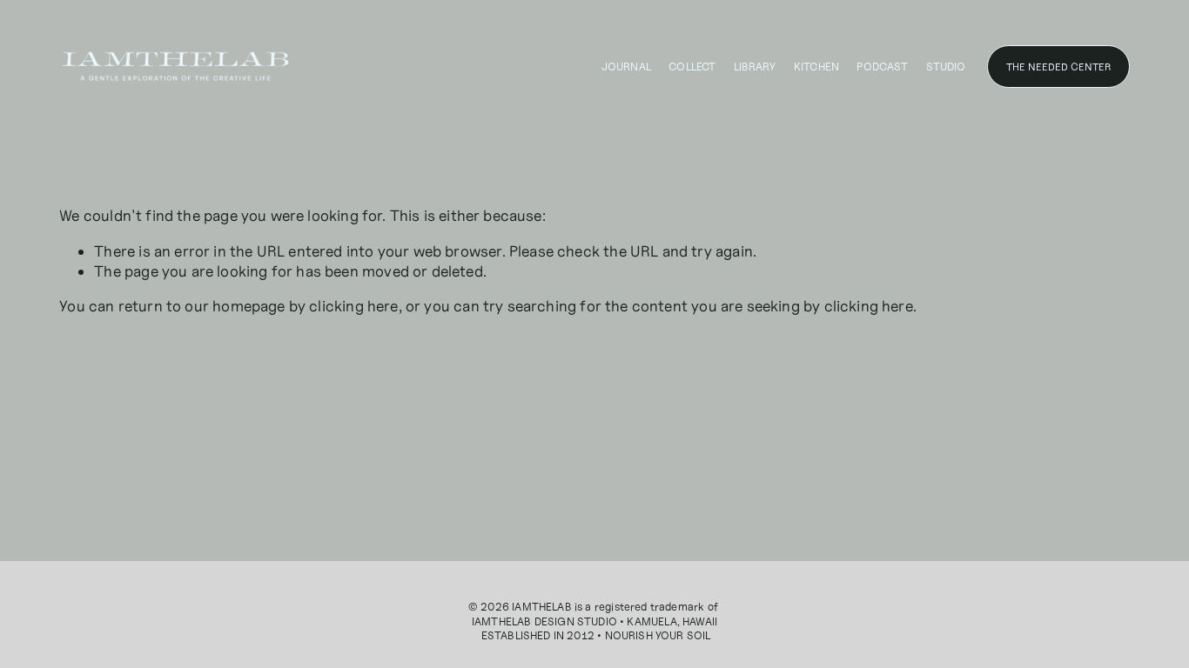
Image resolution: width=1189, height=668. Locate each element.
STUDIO (946, 66)
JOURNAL (626, 66)
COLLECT (691, 66)
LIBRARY (755, 66)
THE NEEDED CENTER (1058, 66)
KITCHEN (816, 66)
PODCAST (882, 66)
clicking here (353, 306)
